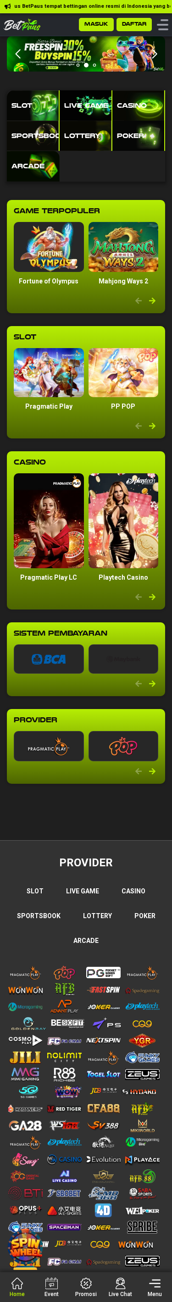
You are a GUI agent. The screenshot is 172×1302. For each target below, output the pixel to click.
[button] (154, 54)
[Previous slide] (138, 301)
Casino (133, 891)
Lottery (97, 916)
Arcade (86, 940)
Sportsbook (39, 916)
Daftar (134, 24)
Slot (35, 891)
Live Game (82, 891)
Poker (144, 916)
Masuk (96, 24)
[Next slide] (152, 301)
